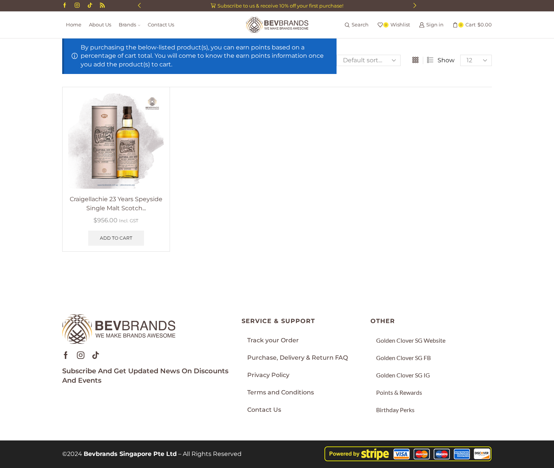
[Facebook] (64, 6)
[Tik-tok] (95, 355)
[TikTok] (89, 6)
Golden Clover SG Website (410, 340)
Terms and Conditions (280, 392)
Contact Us (161, 25)
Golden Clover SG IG (403, 375)
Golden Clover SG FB (403, 357)
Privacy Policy (268, 375)
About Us (100, 25)
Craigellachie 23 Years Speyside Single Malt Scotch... (116, 204)
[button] (139, 5)
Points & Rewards (399, 392)
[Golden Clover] (102, 6)
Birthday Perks (395, 409)
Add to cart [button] (116, 238)
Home (73, 25)
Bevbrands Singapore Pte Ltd (130, 453)
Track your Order (273, 340)
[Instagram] (77, 6)
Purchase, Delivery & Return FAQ (297, 357)
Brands (127, 25)
